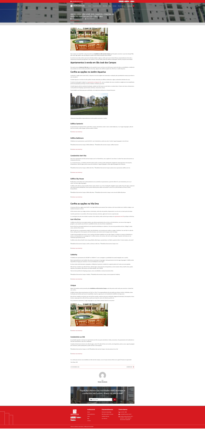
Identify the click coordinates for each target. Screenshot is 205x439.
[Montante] (77, 6)
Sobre (88, 416)
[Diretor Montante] (102, 375)
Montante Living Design (106, 412)
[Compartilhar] (133, 367)
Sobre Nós (105, 6)
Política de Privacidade (88, 426)
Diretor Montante (102, 382)
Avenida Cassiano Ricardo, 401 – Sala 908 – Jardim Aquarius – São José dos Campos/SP (126, 418)
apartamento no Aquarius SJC (94, 82)
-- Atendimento (129, 6)
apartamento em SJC (119, 216)
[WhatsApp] (133, 364)
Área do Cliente (121, 6)
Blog (110, 6)
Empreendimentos (97, 6)
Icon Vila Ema (104, 418)
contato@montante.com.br (77, 1)
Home (89, 6)
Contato (114, 6)
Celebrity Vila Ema (105, 416)
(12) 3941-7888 (123, 412)
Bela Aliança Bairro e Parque (107, 414)
